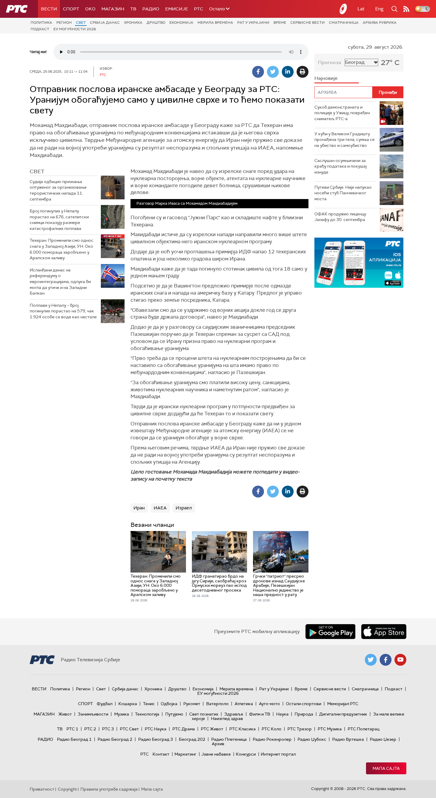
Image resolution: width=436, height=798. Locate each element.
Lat (361, 9)
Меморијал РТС (342, 703)
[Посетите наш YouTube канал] (400, 660)
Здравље (233, 714)
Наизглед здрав (227, 718)
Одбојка (169, 703)
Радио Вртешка (348, 739)
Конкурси (246, 754)
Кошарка (127, 703)
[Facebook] (258, 72)
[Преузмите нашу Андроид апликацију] (330, 631)
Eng (379, 9)
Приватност (42, 789)
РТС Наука (155, 729)
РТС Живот (212, 729)
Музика (121, 714)
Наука (282, 714)
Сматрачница (344, 22)
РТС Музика (330, 729)
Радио (150, 9)
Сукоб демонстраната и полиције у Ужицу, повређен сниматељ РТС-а (342, 112)
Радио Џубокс (311, 739)
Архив (218, 743)
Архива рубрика (380, 22)
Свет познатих (203, 714)
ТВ (133, 9)
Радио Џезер (383, 739)
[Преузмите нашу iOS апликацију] (383, 631)
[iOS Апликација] (358, 263)
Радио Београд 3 (155, 739)
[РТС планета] (343, 9)
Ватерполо (217, 703)
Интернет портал (278, 754)
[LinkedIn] (288, 72)
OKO (90, 9)
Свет (81, 22)
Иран (139, 508)
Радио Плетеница (229, 739)
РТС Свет (129, 729)
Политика (41, 22)
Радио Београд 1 (74, 739)
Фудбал (104, 703)
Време (279, 22)
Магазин (112, 9)
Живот (65, 714)
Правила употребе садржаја (109, 789)
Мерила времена (215, 22)
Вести (49, 9)
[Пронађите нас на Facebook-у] (386, 660)
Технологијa (147, 714)
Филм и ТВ (259, 714)
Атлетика (244, 703)
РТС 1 (72, 729)
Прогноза (329, 62)
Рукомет (191, 703)
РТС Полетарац (363, 729)
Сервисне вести (307, 22)
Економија (181, 22)
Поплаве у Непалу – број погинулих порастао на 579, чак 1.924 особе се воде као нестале (63, 311)
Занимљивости (93, 714)
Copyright (67, 789)
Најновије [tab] (326, 78)
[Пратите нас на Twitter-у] (371, 660)
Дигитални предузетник (343, 714)
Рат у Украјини (253, 22)
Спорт (71, 9)
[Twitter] (273, 72)
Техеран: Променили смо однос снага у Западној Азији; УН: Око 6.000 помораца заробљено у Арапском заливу (61, 249)
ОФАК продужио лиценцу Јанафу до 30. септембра (340, 216)
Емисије (176, 9)
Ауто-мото (269, 703)
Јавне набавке (216, 754)
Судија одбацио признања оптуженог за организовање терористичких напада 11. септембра (58, 190)
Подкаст (40, 29)
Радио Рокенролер (272, 739)
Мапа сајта (386, 768)
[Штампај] (302, 72)
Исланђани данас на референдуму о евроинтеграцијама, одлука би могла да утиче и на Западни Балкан (60, 281)
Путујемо (174, 714)
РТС (198, 9)
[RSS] (406, 9)
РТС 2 (90, 729)
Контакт (160, 754)
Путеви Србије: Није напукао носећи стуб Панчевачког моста (343, 193)
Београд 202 (192, 739)
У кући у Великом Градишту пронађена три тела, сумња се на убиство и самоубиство (344, 139)
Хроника (133, 22)
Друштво (156, 22)
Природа (304, 714)
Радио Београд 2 (115, 739)
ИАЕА (160, 508)
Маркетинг (185, 754)
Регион (64, 22)
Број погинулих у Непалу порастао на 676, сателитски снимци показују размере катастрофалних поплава (59, 219)
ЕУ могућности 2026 (74, 29)
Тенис (149, 703)
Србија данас (105, 22)
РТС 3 (108, 729)
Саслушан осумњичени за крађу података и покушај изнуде (340, 166)
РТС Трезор (299, 729)
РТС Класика (242, 729)
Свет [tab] (37, 171)
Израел (184, 508)
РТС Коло (271, 729)
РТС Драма (183, 729)
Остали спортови (303, 703)
